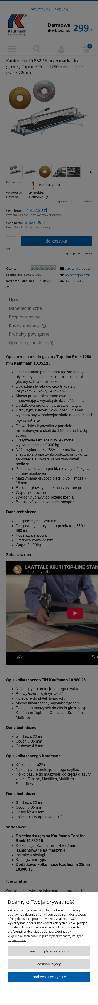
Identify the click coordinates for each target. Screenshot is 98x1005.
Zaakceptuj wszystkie (49, 977)
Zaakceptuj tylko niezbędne (49, 951)
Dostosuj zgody (49, 964)
